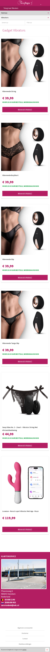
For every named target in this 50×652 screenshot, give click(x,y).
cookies (24, 649)
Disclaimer (25, 633)
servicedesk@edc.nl (10, 605)
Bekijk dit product (25, 109)
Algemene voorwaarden (25, 628)
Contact (25, 639)
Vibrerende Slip (8, 259)
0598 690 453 (10, 602)
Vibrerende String (9, 91)
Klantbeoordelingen (25, 644)
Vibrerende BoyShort (10, 175)
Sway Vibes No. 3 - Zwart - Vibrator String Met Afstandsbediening (20, 428)
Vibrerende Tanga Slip (10, 343)
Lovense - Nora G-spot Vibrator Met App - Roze (20, 511)
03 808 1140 (9, 599)
